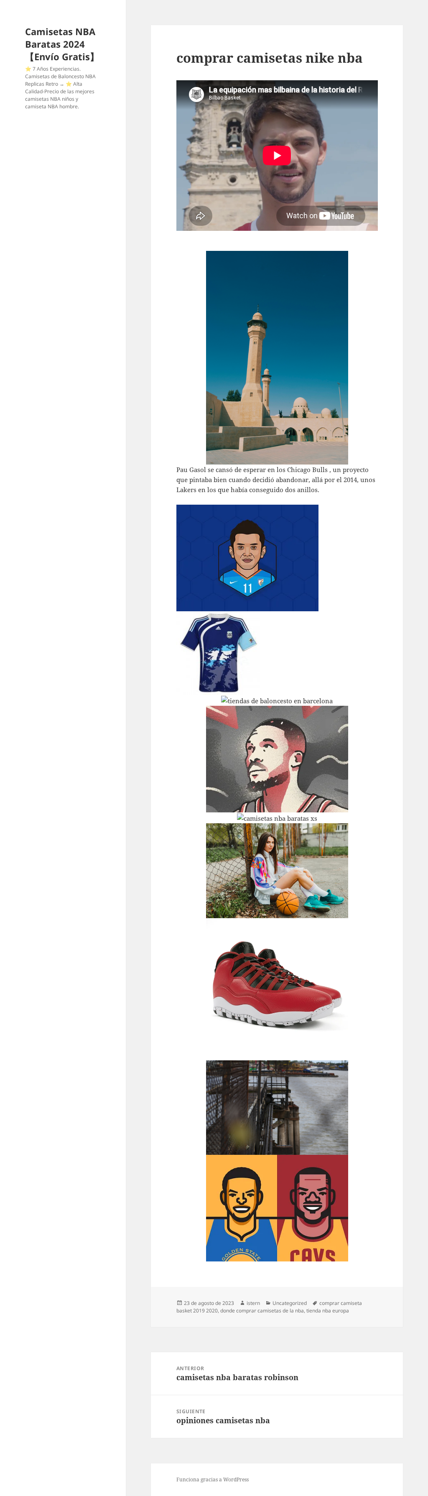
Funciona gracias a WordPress (212, 1479)
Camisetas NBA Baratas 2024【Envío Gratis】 (62, 44)
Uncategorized (290, 1303)
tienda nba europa (327, 1310)
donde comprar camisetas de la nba (262, 1310)
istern (253, 1303)
